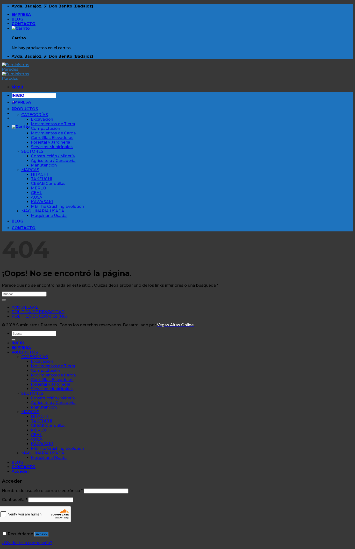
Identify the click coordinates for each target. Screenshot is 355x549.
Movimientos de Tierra (53, 124)
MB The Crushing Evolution (57, 206)
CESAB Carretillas (48, 183)
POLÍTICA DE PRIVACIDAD (38, 312)
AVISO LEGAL (25, 307)
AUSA (36, 197)
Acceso (41, 534)
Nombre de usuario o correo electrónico (42, 490)
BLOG (17, 19)
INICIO (18, 95)
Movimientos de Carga (53, 133)
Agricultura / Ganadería (53, 160)
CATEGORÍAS (34, 114)
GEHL (36, 192)
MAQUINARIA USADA (42, 211)
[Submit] (4, 300)
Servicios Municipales (52, 147)
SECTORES (32, 151)
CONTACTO (24, 23)
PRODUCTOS (25, 109)
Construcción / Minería (53, 156)
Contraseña (14, 499)
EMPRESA (21, 14)
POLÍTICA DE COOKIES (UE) (39, 316)
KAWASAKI (42, 202)
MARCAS (30, 169)
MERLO (38, 188)
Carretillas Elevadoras (52, 137)
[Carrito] (21, 28)
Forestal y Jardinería (50, 142)
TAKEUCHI (41, 179)
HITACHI (39, 174)
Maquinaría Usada (49, 215)
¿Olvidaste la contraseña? (27, 543)
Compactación (45, 128)
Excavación (42, 119)
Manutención (44, 165)
